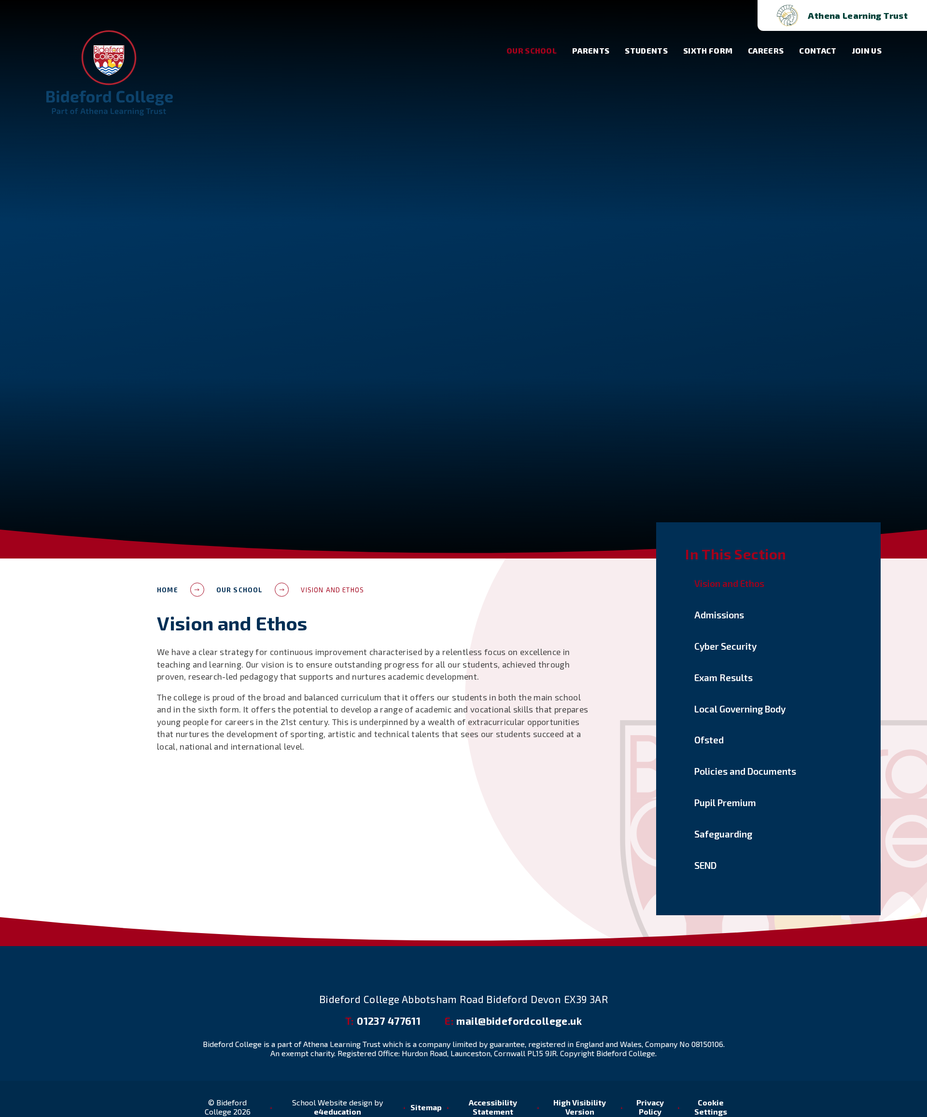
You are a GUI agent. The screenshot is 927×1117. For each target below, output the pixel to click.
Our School (239, 590)
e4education (337, 1111)
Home (167, 590)
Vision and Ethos (332, 590)
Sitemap (426, 1107)
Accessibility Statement (493, 1107)
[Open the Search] (734, 15)
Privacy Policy (650, 1107)
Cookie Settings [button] (710, 1107)
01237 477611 (383, 1021)
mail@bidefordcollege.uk (513, 1021)
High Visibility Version (579, 1107)
